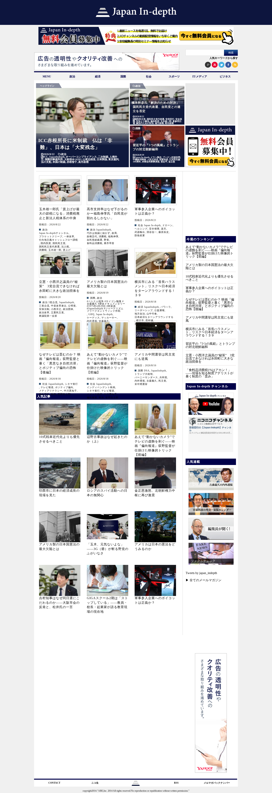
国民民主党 (140, 119)
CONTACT (54, 782)
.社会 (140, 225)
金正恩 (171, 162)
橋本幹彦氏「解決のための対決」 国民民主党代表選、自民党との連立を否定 (157, 107)
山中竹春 (152, 314)
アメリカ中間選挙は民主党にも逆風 (209, 319)
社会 (149, 76)
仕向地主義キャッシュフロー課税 (58, 240)
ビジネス (225, 76)
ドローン (167, 225)
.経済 (140, 307)
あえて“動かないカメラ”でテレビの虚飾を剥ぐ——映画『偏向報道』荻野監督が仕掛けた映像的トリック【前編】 (107, 363)
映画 (53, 394)
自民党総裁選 (94, 240)
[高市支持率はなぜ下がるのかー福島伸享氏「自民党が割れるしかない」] (108, 190)
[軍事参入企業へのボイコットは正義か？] (155, 190)
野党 (106, 240)
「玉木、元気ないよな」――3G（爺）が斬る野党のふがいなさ (107, 549)
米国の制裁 (59, 162)
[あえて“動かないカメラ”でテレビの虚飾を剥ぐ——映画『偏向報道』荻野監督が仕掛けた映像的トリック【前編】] (108, 335)
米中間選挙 (141, 384)
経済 (98, 76)
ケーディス (93, 317)
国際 (123, 76)
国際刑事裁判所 (54, 159)
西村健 (149, 320)
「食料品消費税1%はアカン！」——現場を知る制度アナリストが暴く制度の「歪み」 (209, 373)
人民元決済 (152, 159)
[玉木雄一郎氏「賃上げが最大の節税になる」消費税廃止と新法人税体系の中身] (60, 190)
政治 (72, 76)
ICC (45, 156)
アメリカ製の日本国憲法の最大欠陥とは (209, 266)
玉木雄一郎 (165, 121)
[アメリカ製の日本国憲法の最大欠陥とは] (108, 263)
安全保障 (154, 229)
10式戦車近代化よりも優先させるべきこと (209, 278)
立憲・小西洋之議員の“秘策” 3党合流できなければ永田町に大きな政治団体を (59, 286)
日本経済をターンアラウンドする (154, 317)
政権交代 (92, 236)
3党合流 (53, 302)
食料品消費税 (94, 243)
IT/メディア (199, 76)
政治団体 (68, 309)
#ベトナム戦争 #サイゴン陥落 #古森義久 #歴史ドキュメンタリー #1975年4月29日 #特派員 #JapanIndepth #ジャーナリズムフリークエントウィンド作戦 (106, 306)
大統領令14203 (72, 159)
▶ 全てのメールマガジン (203, 580)
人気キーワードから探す (223, 58)
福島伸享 (113, 236)
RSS (176, 782)
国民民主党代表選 (155, 119)
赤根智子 (72, 162)
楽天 (163, 229)
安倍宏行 (169, 119)
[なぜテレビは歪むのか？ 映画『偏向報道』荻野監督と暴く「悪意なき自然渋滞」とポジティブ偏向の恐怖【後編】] (60, 335)
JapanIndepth (57, 156)
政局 (114, 233)
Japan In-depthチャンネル (54, 233)
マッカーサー (109, 317)
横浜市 (140, 320)
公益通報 (159, 310)
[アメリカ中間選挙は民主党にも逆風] (155, 335)
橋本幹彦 (155, 121)
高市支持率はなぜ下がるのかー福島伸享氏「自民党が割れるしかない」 (107, 213)
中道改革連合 (59, 306)
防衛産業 (140, 235)
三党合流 (44, 306)
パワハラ (165, 307)
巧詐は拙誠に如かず (98, 233)
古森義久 (152, 381)
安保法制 (44, 309)
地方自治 (140, 314)
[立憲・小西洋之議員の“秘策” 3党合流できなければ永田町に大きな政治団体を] (60, 263)
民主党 (162, 381)
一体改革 (69, 236)
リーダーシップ (144, 310)
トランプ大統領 (144, 374)
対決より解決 (142, 121)
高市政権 (83, 162)
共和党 (163, 377)
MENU (47, 76)
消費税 (103, 236)
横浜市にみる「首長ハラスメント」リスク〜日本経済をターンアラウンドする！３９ (209, 332)
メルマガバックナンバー (217, 782)
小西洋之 (56, 309)
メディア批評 (94, 394)
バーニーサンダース (146, 377)
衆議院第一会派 (48, 316)
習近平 (164, 162)
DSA (147, 370)
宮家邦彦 (163, 159)
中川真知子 (70, 391)
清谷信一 (152, 232)
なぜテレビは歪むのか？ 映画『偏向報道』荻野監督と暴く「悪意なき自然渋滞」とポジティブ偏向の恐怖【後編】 (60, 363)
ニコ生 (95, 782)
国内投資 (46, 243)
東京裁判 (113, 159)
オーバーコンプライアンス (81, 156)
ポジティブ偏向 (64, 387)
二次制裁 (103, 156)
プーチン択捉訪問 (171, 157)
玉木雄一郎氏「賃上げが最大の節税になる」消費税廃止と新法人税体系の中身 (59, 213)
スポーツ (174, 76)
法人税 (65, 246)
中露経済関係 (139, 159)
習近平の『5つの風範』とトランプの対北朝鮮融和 (210, 345)
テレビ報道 (47, 387)
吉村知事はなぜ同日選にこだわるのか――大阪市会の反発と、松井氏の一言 (59, 602)
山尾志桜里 (89, 159)
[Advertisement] (210, 108)
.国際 (137, 128)
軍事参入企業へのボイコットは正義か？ (209, 289)
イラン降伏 (156, 157)
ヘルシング (141, 229)
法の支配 (46, 162)
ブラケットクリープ (50, 236)
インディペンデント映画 (101, 387)
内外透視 (140, 381)
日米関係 (102, 159)
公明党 (72, 306)
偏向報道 (44, 394)
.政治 (63, 154)
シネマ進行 (71, 384)
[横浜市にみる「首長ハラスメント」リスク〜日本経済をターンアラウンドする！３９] (155, 263)
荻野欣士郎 (64, 394)
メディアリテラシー (50, 391)
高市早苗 (109, 243)
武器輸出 (140, 232)
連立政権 (159, 123)
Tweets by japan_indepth (201, 573)
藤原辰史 (164, 232)
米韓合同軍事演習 (150, 162)
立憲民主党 (57, 312)
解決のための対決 (145, 123)
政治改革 (44, 312)
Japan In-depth (142, 157)
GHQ (91, 314)
